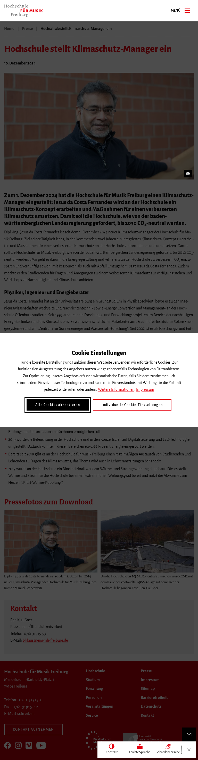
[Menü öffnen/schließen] (189, 749)
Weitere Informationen (116, 389)
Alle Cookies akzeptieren (57, 405)
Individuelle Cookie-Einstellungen (132, 405)
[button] (188, 173)
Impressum (145, 389)
